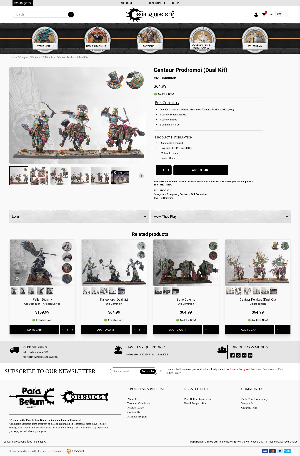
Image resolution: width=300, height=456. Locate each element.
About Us (132, 399)
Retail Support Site (195, 403)
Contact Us (133, 412)
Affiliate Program (137, 416)
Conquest (24, 57)
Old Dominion (49, 57)
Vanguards (247, 403)
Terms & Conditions (138, 403)
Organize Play (249, 407)
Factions (35, 57)
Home (14, 57)
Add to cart (201, 170)
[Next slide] (141, 175)
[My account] (256, 14)
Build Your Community (254, 399)
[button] (18, 175)
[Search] (71, 14)
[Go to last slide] (14, 175)
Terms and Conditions (262, 369)
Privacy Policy (237, 369)
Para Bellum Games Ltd (198, 399)
